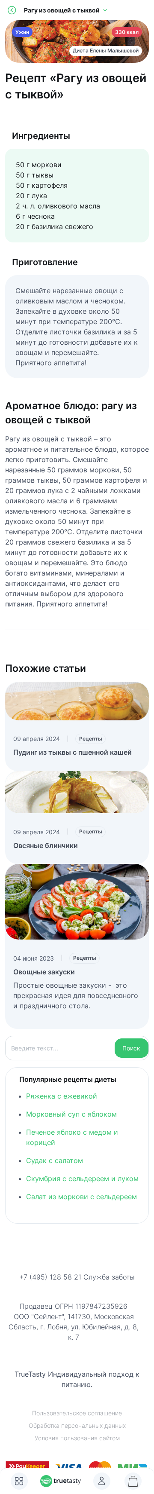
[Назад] (11, 10)
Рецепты (90, 738)
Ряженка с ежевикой (61, 1096)
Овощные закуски (44, 971)
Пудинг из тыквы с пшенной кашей (72, 752)
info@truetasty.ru (77, 1288)
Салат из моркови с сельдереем (81, 1196)
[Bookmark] (101, 1481)
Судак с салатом (54, 1160)
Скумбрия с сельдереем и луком (82, 1178)
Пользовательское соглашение (77, 1413)
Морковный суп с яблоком (71, 1114)
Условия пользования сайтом (77, 1438)
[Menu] (19, 1481)
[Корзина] (133, 1481)
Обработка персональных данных (77, 1425)
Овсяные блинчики (45, 845)
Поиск (131, 1048)
